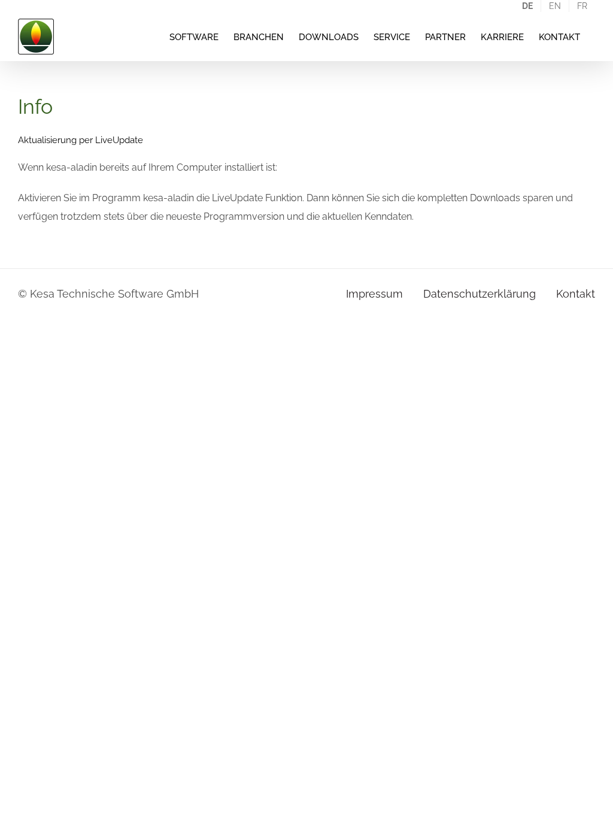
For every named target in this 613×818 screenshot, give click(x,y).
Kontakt (575, 293)
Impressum (374, 293)
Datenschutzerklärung (479, 293)
